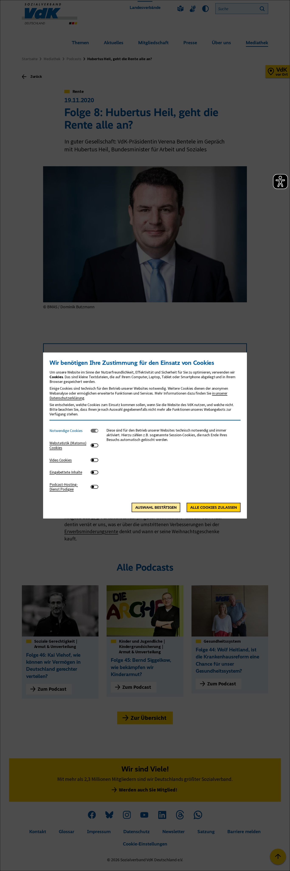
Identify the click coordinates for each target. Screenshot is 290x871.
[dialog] (145, 435)
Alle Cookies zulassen (213, 507)
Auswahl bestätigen (156, 507)
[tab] (70, 431)
